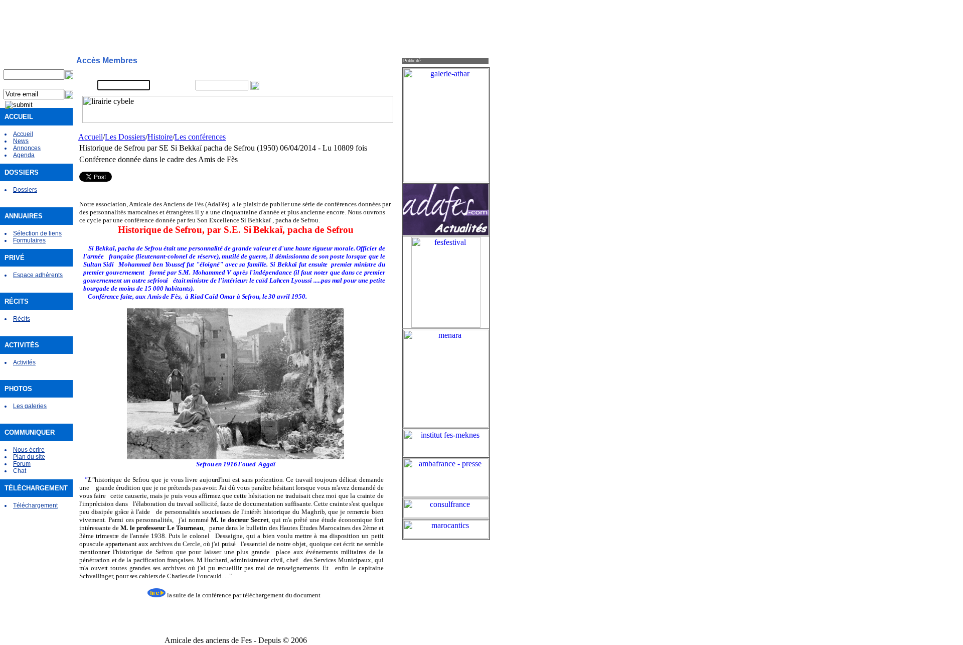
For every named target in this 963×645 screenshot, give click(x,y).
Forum (22, 463)
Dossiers (25, 189)
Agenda (24, 155)
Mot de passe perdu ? (359, 85)
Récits (21, 318)
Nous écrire (29, 449)
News (21, 141)
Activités (24, 362)
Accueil (23, 134)
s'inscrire (342, 73)
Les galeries (30, 406)
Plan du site (29, 456)
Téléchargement (35, 505)
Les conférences (200, 137)
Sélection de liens (37, 233)
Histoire (160, 137)
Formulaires (29, 240)
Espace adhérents (38, 275)
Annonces (27, 148)
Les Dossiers (125, 137)
